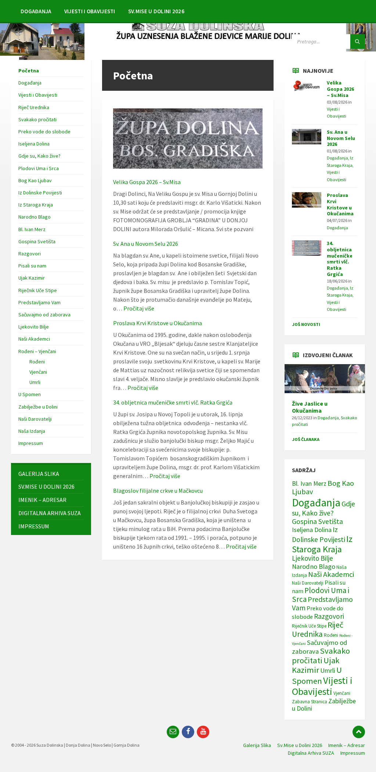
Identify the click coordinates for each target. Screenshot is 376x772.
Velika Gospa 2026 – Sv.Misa (147, 182)
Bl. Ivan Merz (32, 229)
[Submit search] (357, 41)
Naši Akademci (34, 338)
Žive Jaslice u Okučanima (310, 407)
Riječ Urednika (33, 107)
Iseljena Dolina (34, 143)
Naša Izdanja (31, 431)
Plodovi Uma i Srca (38, 168)
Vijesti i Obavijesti (37, 94)
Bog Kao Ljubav (35, 180)
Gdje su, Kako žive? (39, 155)
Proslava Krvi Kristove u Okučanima (157, 323)
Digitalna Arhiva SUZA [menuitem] (311, 753)
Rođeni (37, 361)
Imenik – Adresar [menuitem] (346, 745)
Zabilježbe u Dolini (38, 406)
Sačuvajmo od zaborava (44, 314)
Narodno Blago (34, 216)
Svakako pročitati (37, 119)
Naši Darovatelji (35, 419)
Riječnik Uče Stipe (37, 290)
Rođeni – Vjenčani (37, 351)
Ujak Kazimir (31, 277)
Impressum (30, 443)
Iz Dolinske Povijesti (40, 192)
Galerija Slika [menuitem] (257, 745)
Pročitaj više (138, 308)
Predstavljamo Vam (39, 302)
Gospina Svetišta (36, 241)
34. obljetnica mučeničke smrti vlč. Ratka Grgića (172, 402)
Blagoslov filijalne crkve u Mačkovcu (158, 490)
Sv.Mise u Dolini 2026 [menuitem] (299, 745)
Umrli (34, 382)
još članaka (305, 439)
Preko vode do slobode (44, 131)
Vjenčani (38, 372)
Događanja (29, 82)
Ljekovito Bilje (33, 326)
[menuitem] (36, 11)
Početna (28, 70)
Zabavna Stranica (309, 702)
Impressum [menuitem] (352, 753)
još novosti (306, 324)
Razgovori (29, 253)
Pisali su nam (32, 265)
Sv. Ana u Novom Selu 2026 (145, 243)
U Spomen (29, 394)
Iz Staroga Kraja (35, 204)
